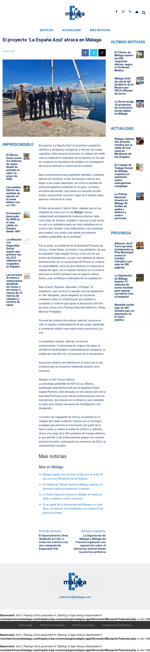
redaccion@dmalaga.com (75, 597)
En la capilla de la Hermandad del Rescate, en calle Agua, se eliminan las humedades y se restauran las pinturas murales (73, 508)
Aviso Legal (25, 625)
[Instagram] (123, 11)
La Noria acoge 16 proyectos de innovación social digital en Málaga (124, 107)
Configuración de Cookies (117, 625)
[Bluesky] (136, 11)
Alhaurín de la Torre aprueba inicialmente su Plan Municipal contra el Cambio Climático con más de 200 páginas (124, 255)
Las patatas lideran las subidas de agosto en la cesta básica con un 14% (13, 196)
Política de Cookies (83, 625)
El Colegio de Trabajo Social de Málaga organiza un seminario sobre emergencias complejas (124, 175)
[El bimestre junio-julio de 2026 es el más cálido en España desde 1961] (27, 215)
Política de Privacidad (52, 625)
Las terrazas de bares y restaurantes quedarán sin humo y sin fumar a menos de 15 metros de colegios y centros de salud (14, 290)
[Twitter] (130, 11)
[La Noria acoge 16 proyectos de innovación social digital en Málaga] (140, 104)
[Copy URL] (102, 52)
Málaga (78, 212)
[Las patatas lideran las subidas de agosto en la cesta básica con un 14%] (27, 189)
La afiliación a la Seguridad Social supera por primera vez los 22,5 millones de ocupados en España (14, 253)
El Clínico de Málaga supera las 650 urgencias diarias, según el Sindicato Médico (124, 61)
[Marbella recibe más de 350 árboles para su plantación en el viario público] (140, 307)
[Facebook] (116, 11)
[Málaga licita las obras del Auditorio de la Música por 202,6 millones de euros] (140, 80)
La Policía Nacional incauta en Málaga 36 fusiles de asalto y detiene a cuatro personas (121, 206)
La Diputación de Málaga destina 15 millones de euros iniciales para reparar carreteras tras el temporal (124, 286)
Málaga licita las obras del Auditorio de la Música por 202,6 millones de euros (124, 85)
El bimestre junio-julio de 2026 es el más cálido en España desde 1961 (13, 222)
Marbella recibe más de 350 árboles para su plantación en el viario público (124, 312)
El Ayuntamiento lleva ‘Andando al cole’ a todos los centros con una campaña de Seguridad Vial (53, 542)
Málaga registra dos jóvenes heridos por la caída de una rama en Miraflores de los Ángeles (124, 148)
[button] (143, 12)
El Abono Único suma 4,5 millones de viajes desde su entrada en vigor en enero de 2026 (13, 167)
